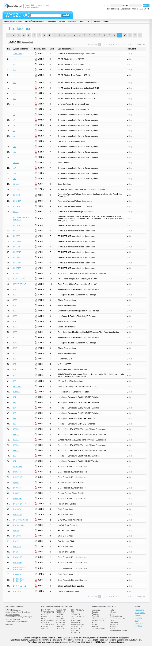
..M (14, 131)
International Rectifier (118, 631)
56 (135, 44)
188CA (16, 429)
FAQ (88, 21)
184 (14, 408)
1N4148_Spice (19, 525)
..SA (14, 147)
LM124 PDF (60, 624)
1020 (15, 289)
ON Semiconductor (117, 618)
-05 (14, 83)
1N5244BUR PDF (77, 624)
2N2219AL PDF (76, 626)
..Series (16, 163)
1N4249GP (17, 563)
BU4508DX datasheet (13, 610)
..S (14, 141)
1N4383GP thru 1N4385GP (19, 568)
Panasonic (114, 624)
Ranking (138, 618)
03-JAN (16, 184)
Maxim (94, 624)
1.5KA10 (16, 195)
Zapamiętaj (144, 9)
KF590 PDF (60, 618)
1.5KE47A (17, 268)
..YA (14, 168)
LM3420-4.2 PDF (47, 620)
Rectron (95, 627)
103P (15, 332)
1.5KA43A (17, 201)
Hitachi (112, 629)
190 (14, 456)
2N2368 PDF (75, 614)
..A (14, 115)
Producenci (51, 21)
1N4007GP (17, 499)
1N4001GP (17, 488)
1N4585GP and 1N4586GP (19, 580)
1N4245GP (17, 557)
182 (14, 403)
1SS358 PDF (75, 622)
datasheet (9, 624)
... (13, 104)
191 (14, 461)
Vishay (112, 610)
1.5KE (15, 212)
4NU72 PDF (45, 629)
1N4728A (17, 591)
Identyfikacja (140, 613)
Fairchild (95, 616)
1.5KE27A (17, 263)
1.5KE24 (16, 247)
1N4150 (16, 531)
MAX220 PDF (61, 610)
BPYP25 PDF (46, 618)
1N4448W (17, 574)
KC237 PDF (60, 620)
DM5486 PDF (46, 616)
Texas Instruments (99, 620)
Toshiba (95, 612)
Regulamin (139, 623)
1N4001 (16, 483)
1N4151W (17, 547)
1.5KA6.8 (16, 206)
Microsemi (96, 610)
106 (14, 359)
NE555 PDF (60, 612)
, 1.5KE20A (17, 54)
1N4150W (17, 536)
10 (130, 44)
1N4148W (17, 509)
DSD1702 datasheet (12, 615)
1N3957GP (17, 477)
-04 (14, 70)
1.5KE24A (17, 252)
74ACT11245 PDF (47, 612)
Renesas (95, 614)
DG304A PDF (61, 629)
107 (14, 364)
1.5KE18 (16, 225)
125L (15, 381)
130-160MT (17, 387)
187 (14, 419)
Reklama (96, 21)
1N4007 (16, 493)
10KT (15, 369)
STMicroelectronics (99, 618)
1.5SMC (16, 273)
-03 (14, 59)
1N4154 (16, 552)
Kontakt (106, 21)
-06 (14, 93)
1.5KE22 (16, 236)
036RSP (16, 189)
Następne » (141, 44)
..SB (14, 152)
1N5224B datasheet (12, 619)
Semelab (113, 627)
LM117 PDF (60, 614)
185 (14, 413)
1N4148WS (17, 515)
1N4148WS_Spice (20, 520)
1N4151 (16, 541)
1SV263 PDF (75, 629)
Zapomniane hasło (128, 9)
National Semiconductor (116, 615)
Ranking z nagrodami (67, 21)
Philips (94, 622)
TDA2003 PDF (76, 620)
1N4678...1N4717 (20, 586)
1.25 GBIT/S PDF (47, 624)
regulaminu (66, 642)
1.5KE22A (17, 241)
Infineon (113, 612)
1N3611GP (17, 467)
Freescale (114, 622)
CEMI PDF (45, 614)
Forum (81, 21)
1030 (15, 311)
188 (14, 424)
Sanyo (112, 620)
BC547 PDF (45, 610)
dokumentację (13, 21)
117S (15, 375)
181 (14, 397)
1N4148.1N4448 (19, 504)
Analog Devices (98, 629)
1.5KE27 (16, 257)
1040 (15, 337)
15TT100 (16, 392)
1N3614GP (17, 472)
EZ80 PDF (45, 626)
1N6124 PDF (75, 633)
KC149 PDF (60, 622)
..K (14, 120)
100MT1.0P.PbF (19, 279)
